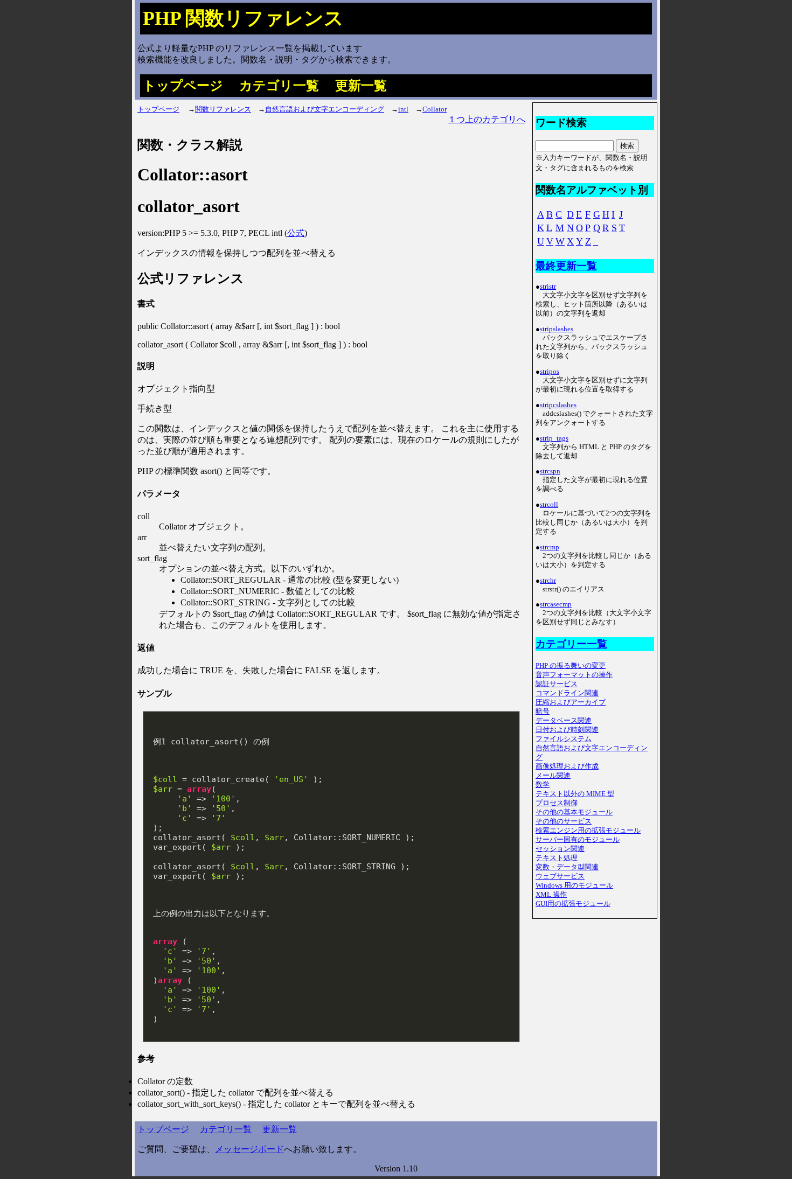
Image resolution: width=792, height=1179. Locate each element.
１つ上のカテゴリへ (486, 119)
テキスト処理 (557, 858)
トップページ (183, 86)
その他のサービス (564, 821)
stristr (548, 286)
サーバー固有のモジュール (578, 839)
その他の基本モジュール (574, 812)
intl (403, 109)
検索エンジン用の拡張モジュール (588, 830)
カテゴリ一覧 (279, 86)
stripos (549, 371)
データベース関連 (564, 720)
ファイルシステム (564, 739)
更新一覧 (361, 86)
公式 (295, 233)
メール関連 (553, 775)
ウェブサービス (560, 876)
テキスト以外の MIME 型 (575, 794)
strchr (548, 580)
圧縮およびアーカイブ (571, 702)
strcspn (550, 471)
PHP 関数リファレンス (243, 18)
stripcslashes (558, 405)
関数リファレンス (223, 109)
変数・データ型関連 (567, 867)
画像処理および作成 (567, 766)
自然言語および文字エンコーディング (324, 109)
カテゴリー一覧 (571, 644)
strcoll (549, 504)
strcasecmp (556, 604)
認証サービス (557, 684)
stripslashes (556, 329)
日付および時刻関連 (567, 730)
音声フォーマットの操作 (574, 675)
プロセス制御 (557, 803)
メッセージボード (249, 1149)
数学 (543, 785)
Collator (434, 109)
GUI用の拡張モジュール (573, 904)
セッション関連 (560, 849)
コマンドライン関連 (567, 693)
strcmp (549, 547)
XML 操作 (551, 894)
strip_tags (554, 438)
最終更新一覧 (566, 265)
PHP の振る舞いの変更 (571, 665)
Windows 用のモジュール (574, 885)
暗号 (543, 711)
